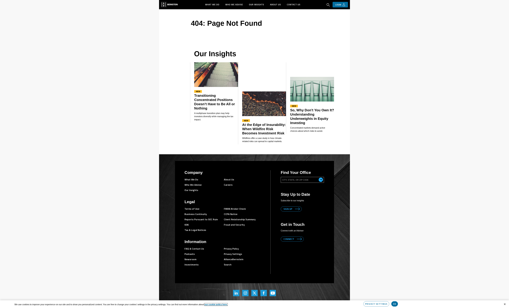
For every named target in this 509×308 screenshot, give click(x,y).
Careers (228, 185)
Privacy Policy (231, 248)
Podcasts (190, 254)
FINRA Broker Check (235, 209)
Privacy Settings (376, 303)
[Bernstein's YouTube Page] (273, 293)
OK (394, 303)
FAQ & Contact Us (194, 248)
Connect (289, 239)
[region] (254, 304)
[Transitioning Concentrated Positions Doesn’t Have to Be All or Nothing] (216, 74)
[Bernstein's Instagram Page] (245, 293)
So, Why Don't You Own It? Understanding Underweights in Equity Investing (312, 116)
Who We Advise (234, 4)
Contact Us (293, 4)
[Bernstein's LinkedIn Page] (236, 293)
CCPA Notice (231, 214)
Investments (192, 264)
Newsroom (190, 259)
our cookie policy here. (216, 304)
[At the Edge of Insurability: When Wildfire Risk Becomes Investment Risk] (264, 103)
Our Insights (256, 4)
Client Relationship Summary (240, 219)
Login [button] (338, 4)
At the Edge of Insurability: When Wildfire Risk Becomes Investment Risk (264, 129)
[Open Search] (328, 5)
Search (227, 264)
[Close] (505, 304)
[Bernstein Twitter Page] (254, 293)
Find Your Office (296, 172)
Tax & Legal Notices (195, 230)
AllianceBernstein (233, 259)
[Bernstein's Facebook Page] (263, 293)
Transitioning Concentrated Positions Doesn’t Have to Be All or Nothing (214, 102)
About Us (275, 4)
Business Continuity (196, 214)
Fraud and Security (234, 224)
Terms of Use (192, 209)
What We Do (212, 4)
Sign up (288, 209)
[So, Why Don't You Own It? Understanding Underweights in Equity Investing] (312, 89)
